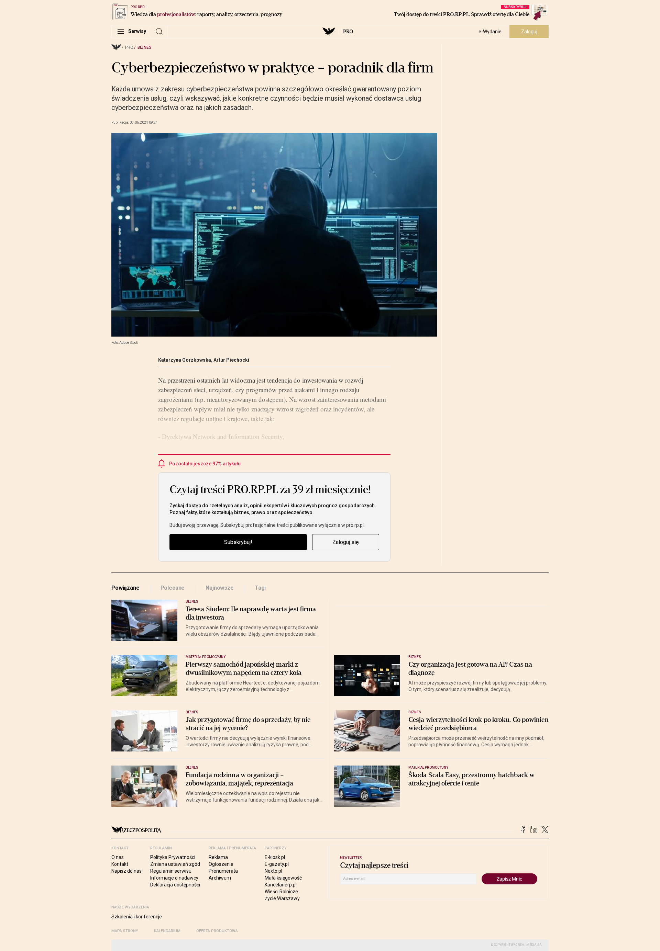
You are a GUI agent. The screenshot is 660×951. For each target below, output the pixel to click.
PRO (348, 31)
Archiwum (220, 878)
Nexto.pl (273, 871)
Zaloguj (529, 31)
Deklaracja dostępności (175, 884)
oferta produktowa (217, 931)
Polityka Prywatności (172, 857)
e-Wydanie (490, 31)
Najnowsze (220, 588)
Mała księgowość (283, 878)
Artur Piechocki (231, 360)
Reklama (218, 857)
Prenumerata (223, 871)
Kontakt (119, 864)
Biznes (145, 47)
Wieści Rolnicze (281, 891)
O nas (117, 857)
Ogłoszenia (221, 864)
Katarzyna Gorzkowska (184, 360)
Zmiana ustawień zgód (175, 864)
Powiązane (125, 588)
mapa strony (124, 931)
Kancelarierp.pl (281, 884)
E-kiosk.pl (275, 857)
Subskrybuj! (238, 542)
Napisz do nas (126, 871)
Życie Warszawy (282, 898)
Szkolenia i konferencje (136, 916)
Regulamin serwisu (170, 871)
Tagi (260, 588)
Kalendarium (167, 931)
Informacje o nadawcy (174, 878)
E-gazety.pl (277, 864)
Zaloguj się (345, 542)
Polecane (173, 588)
